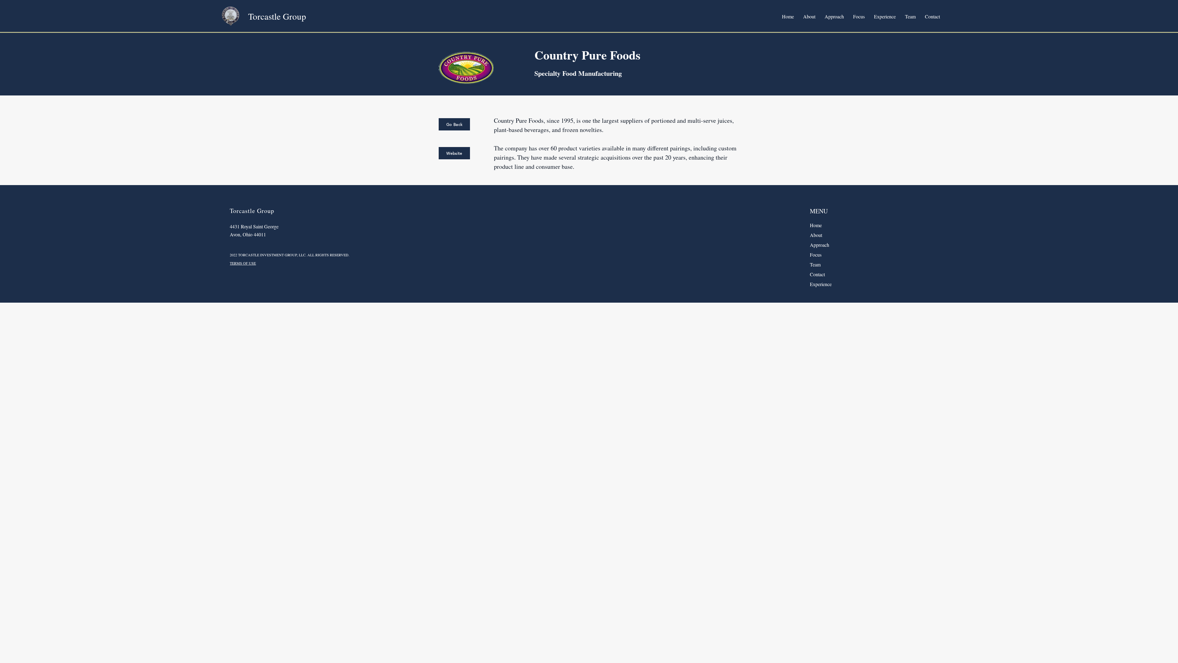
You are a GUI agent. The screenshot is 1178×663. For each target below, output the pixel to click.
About (816, 235)
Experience (821, 284)
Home (816, 225)
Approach (819, 245)
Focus (816, 254)
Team (815, 264)
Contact (817, 274)
